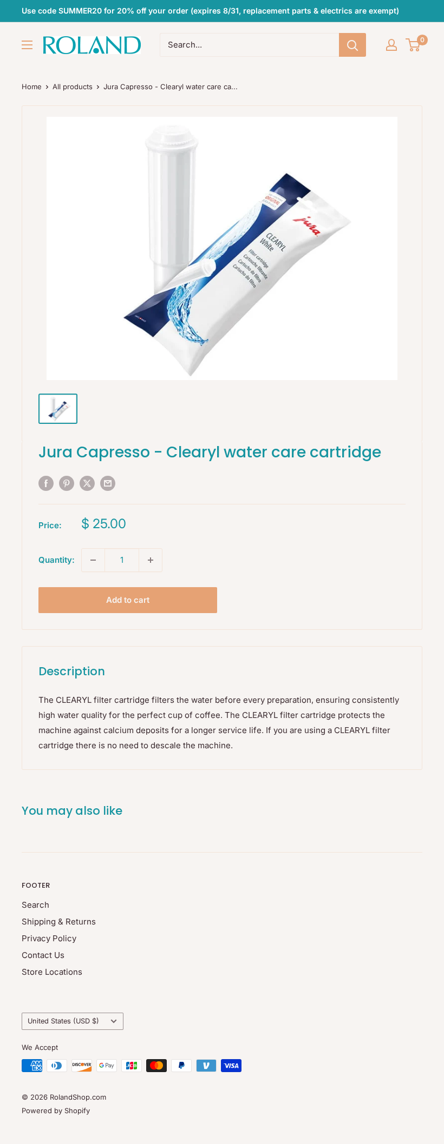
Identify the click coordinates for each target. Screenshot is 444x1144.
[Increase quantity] (150, 560)
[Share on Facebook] (46, 483)
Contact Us (43, 955)
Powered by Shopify (56, 1110)
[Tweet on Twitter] (87, 483)
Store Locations (52, 972)
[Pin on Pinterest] (66, 483)
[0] (413, 44)
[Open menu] (27, 45)
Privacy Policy (49, 938)
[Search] (352, 45)
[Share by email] (107, 483)
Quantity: (56, 560)
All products (73, 86)
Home (32, 86)
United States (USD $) (63, 1021)
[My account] (391, 45)
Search (35, 905)
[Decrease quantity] (93, 560)
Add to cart (127, 600)
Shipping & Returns (59, 921)
